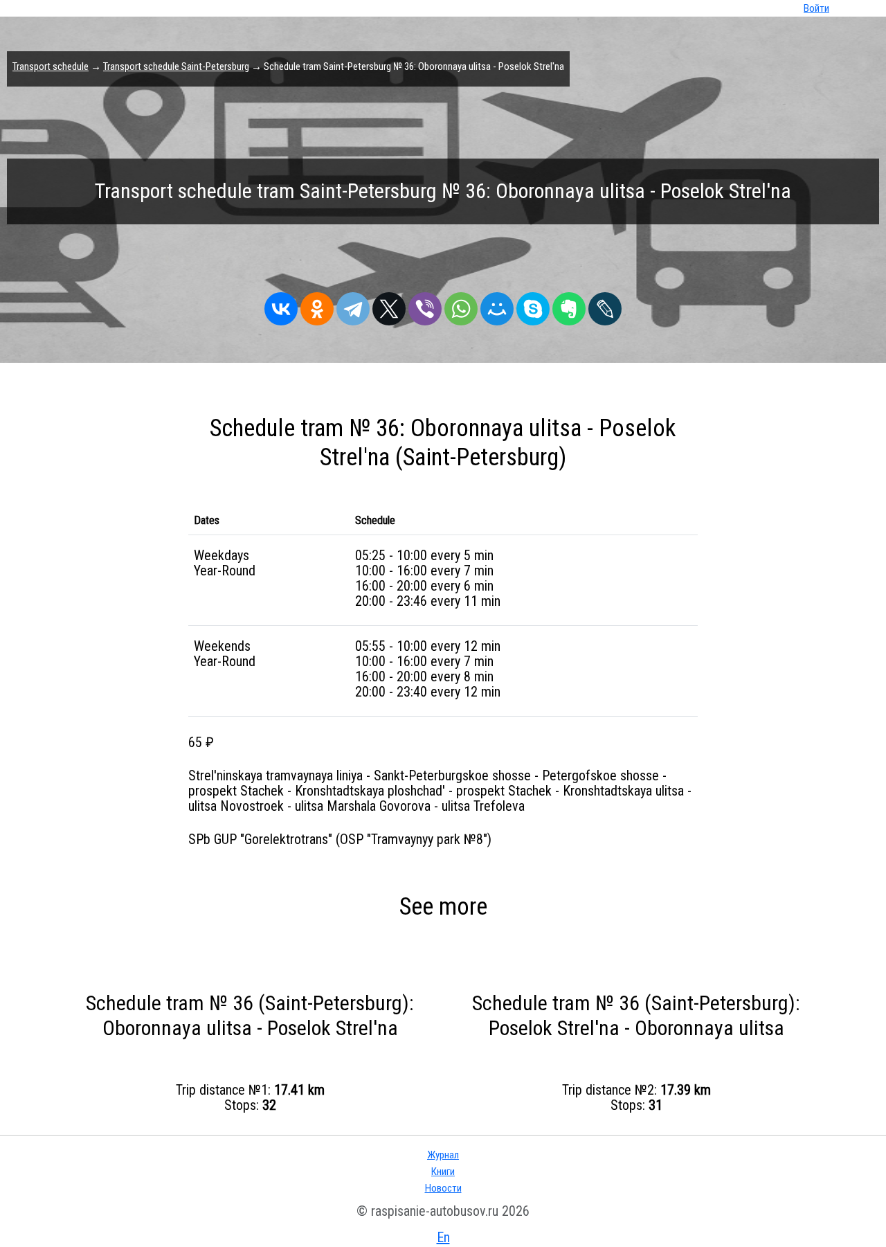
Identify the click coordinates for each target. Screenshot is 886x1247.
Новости (443, 1188)
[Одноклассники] (317, 305)
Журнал (443, 1155)
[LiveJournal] (605, 305)
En (443, 1237)
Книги (443, 1171)
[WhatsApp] (461, 305)
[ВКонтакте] (281, 305)
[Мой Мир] (497, 305)
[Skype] (533, 305)
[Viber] (425, 305)
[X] (389, 305)
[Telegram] (353, 305)
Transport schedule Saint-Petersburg (176, 66)
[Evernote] (569, 305)
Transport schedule (50, 66)
